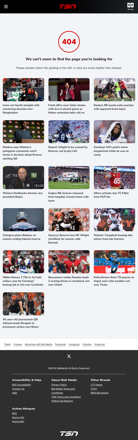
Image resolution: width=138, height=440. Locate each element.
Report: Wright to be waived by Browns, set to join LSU (68, 149)
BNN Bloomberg (100, 392)
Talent (7, 344)
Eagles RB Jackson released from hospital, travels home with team (68, 197)
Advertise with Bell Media (38, 344)
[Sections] (6, 6)
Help (14, 392)
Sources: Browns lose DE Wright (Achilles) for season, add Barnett (68, 239)
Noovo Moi (18, 421)
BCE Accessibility (21, 384)
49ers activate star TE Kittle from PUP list (111, 195)
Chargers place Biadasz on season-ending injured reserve (21, 237)
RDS (14, 413)
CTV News (96, 384)
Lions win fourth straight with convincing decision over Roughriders (21, 109)
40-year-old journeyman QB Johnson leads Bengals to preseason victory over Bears (21, 323)
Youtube (87, 344)
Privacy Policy (59, 384)
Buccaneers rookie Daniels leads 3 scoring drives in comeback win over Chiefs (69, 281)
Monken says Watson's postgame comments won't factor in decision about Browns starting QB (22, 152)
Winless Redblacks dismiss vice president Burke (23, 195)
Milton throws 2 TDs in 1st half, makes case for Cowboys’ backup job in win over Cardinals (23, 281)
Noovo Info (18, 417)
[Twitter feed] (69, 356)
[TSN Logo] (67, 6)
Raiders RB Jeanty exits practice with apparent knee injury (114, 107)
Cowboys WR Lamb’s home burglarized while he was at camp (111, 151)
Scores (131, 9)
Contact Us (18, 388)
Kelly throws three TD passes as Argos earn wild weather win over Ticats (114, 281)
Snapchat (99, 344)
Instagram (74, 344)
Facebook (60, 344)
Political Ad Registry (62, 400)
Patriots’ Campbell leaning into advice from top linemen (113, 237)
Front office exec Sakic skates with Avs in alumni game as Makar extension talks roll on (66, 109)
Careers (17, 344)
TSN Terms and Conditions (66, 396)
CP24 (94, 388)
